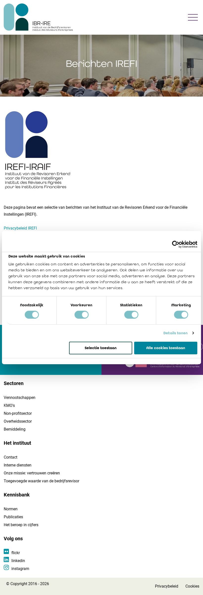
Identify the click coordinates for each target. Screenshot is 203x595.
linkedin (18, 560)
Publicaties (13, 517)
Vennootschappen (19, 397)
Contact (10, 457)
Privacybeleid (166, 586)
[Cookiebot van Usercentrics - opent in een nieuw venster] (175, 244)
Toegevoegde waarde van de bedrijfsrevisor (41, 481)
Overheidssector (18, 421)
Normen (11, 509)
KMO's (9, 405)
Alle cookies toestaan (165, 347)
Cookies (192, 586)
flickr (15, 552)
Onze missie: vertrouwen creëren (32, 473)
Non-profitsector (18, 413)
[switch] (82, 315)
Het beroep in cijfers (21, 524)
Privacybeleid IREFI (20, 228)
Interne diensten (17, 465)
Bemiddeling (14, 429)
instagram (20, 568)
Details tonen (175, 333)
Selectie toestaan (101, 347)
